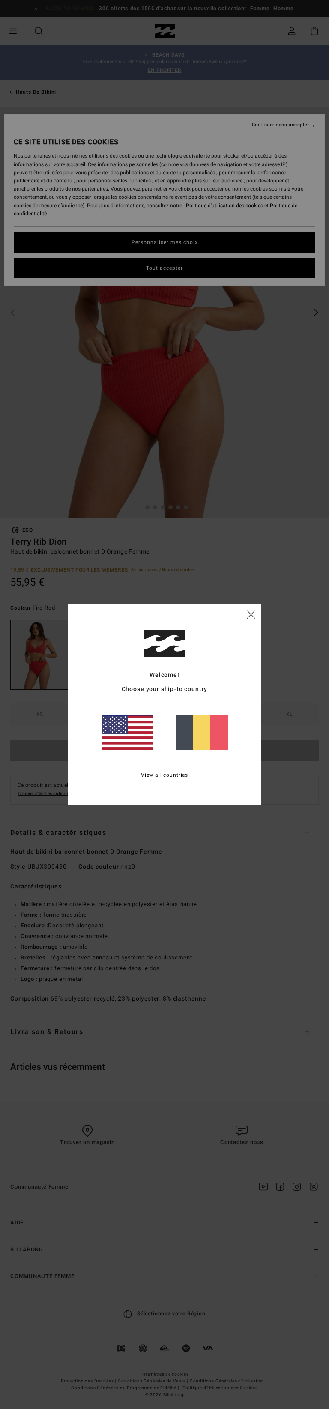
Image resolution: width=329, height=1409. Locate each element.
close (251, 614)
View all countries (164, 775)
